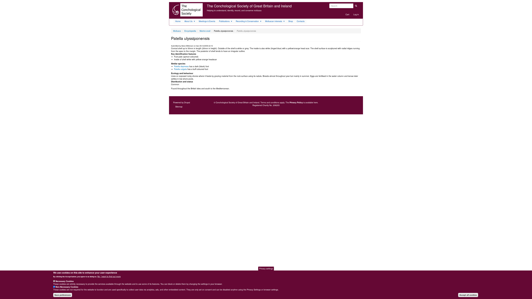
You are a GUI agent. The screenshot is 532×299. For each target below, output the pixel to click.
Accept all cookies (468, 295)
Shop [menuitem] (290, 21)
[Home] (187, 9)
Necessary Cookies (65, 281)
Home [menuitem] (178, 21)
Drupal (187, 102)
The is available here (302, 102)
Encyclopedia (190, 30)
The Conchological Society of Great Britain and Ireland (249, 5)
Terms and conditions (269, 102)
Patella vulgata (180, 69)
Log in (356, 14)
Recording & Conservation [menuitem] (246, 22)
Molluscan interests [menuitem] (272, 22)
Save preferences (62, 295)
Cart (347, 14)
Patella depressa (181, 66)
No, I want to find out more (109, 276)
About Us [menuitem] (187, 22)
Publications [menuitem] (223, 22)
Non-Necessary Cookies (67, 286)
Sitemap (178, 106)
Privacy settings (266, 268)
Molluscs (177, 30)
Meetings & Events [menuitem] (207, 21)
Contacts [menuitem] (301, 21)
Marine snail (205, 30)
